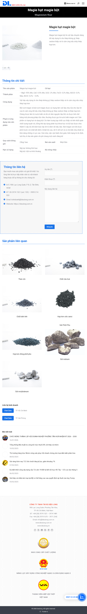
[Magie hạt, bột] (26, 42)
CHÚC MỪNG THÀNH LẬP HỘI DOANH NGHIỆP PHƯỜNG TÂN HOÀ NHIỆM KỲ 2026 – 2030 (43, 436)
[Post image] (5, 438)
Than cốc (21, 279)
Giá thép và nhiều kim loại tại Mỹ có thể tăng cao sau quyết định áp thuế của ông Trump (42, 478)
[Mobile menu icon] (83, 3)
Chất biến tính (22, 316)
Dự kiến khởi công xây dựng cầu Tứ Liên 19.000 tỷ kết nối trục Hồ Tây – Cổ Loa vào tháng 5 (43, 470)
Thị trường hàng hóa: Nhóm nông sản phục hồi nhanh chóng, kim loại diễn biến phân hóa (42, 453)
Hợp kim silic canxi (64, 316)
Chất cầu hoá (65, 279)
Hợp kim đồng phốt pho (22, 354)
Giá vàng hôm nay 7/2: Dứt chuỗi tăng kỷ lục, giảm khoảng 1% (32, 461)
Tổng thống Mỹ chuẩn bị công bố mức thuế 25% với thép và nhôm (34, 445)
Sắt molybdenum (22, 391)
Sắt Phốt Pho (65, 325)
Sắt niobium (65, 359)
